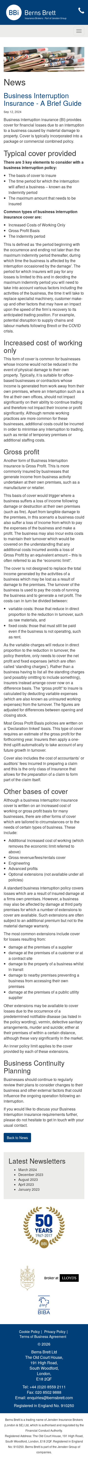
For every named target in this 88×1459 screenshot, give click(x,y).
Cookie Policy (29, 1331)
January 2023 (29, 1189)
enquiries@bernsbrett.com (50, 1397)
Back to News (17, 1137)
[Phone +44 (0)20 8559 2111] (81, 10)
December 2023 (30, 1174)
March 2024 (27, 1169)
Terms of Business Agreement (43, 1336)
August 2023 (28, 1179)
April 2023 (26, 1184)
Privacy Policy (55, 1331)
